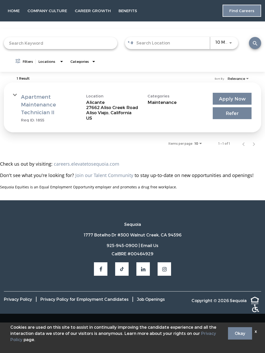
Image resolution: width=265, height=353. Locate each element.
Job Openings (151, 299)
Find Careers (241, 10)
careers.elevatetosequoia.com (86, 164)
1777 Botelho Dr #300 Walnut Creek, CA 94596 (132, 235)
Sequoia (132, 224)
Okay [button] (240, 333)
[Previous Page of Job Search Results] (243, 143)
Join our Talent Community (104, 175)
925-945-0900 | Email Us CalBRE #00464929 (132, 249)
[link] (132, 107)
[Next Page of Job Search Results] (254, 143)
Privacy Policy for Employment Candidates (84, 299)
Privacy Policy (18, 299)
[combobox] (60, 43)
